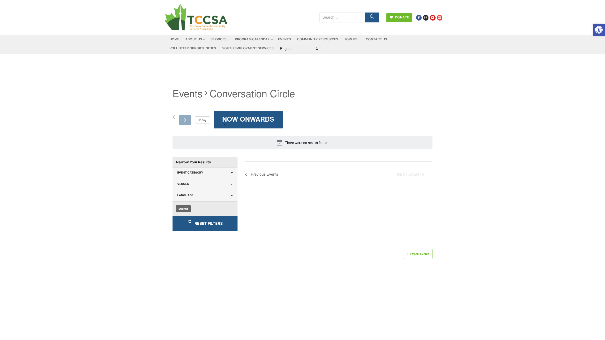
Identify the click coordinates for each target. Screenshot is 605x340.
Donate (401, 17)
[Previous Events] (174, 117)
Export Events (419, 254)
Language (185, 195)
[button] (599, 30)
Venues (183, 184)
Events (188, 93)
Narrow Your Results (193, 162)
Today (202, 120)
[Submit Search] (372, 17)
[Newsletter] (439, 17)
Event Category (190, 172)
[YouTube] (432, 17)
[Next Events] (185, 120)
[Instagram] (425, 17)
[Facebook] (419, 17)
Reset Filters (208, 223)
